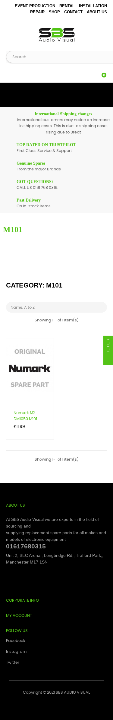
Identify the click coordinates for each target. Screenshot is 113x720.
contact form (54, 271)
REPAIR (37, 12)
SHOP (54, 12)
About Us (97, 12)
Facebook (15, 641)
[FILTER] (108, 360)
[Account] (89, 72)
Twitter (12, 663)
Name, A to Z (57, 307)
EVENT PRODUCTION (35, 6)
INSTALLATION (93, 6)
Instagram (16, 652)
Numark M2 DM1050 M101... (27, 416)
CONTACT (73, 12)
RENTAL (67, 6)
